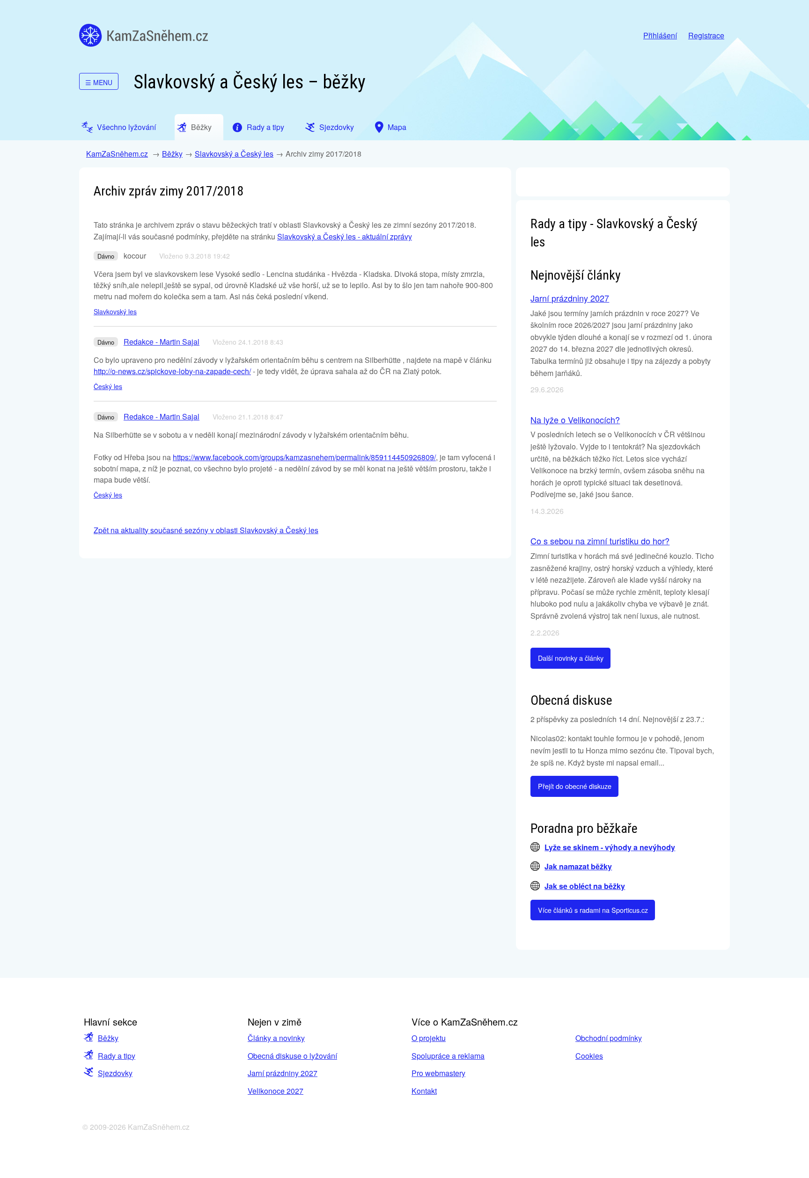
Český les (108, 386)
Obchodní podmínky (608, 1038)
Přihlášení (660, 35)
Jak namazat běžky (578, 866)
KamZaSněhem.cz (143, 35)
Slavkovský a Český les (234, 153)
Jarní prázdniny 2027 (569, 298)
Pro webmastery (438, 1073)
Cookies (589, 1055)
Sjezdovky (115, 1073)
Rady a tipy (116, 1055)
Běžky (172, 153)
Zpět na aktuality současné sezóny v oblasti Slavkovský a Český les (206, 530)
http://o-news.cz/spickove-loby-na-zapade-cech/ (172, 371)
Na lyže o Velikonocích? (575, 419)
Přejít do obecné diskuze (574, 786)
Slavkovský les (115, 311)
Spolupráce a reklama (448, 1055)
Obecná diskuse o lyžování (292, 1055)
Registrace (706, 35)
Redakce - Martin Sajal (161, 341)
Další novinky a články (570, 658)
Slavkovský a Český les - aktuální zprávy (344, 236)
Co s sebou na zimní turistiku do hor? (599, 541)
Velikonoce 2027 (275, 1090)
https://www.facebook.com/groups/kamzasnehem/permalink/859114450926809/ (304, 457)
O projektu (429, 1038)
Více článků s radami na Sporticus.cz (593, 910)
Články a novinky (276, 1038)
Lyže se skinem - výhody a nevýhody (609, 847)
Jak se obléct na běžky (584, 886)
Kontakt (424, 1090)
